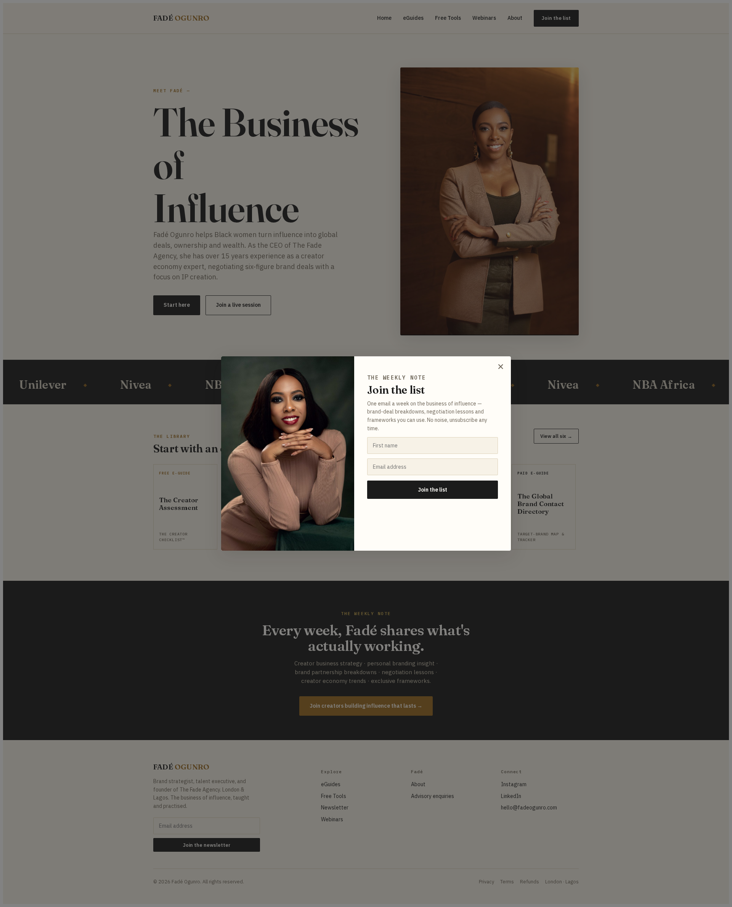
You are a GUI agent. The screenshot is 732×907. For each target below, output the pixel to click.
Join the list (432, 489)
